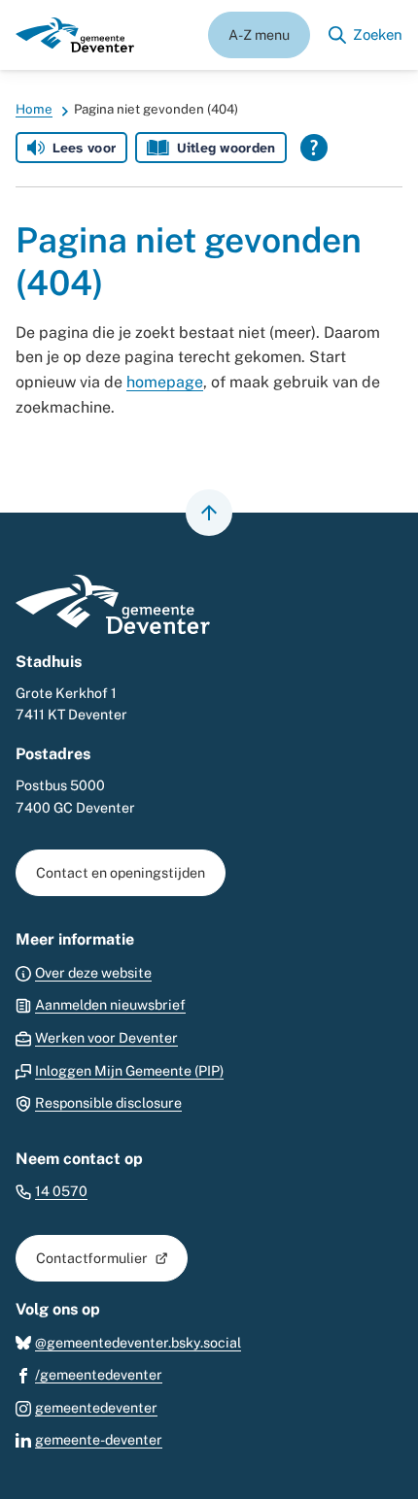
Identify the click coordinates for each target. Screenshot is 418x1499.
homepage (164, 382)
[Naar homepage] (75, 35)
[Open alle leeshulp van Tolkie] (314, 147)
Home (34, 109)
